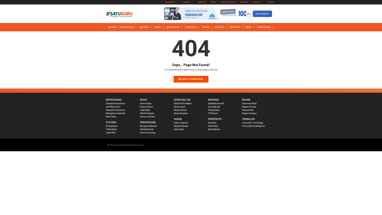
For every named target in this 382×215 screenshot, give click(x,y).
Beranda (112, 27)
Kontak (270, 2)
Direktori (202, 2)
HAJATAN (186, 2)
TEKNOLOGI (234, 27)
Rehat (249, 27)
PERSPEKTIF (190, 27)
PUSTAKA (219, 27)
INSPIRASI (144, 27)
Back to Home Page (192, 79)
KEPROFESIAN (173, 27)
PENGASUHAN (263, 27)
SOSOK (157, 27)
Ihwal (213, 2)
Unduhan (244, 2)
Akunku (256, 2)
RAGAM (205, 27)
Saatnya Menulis (228, 2)
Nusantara (170, 2)
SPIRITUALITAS (126, 27)
